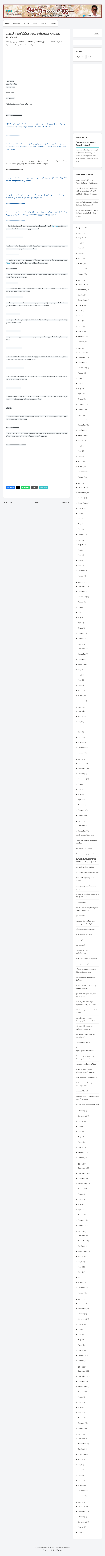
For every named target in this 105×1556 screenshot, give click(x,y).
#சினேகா (55, 226)
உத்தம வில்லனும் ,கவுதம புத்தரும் (86, 1077)
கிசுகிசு (35, 23)
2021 (79, 541)
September (82, 300)
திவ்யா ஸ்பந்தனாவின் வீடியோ (85, 929)
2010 (79, 1502)
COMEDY (38, 42)
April (80, 258)
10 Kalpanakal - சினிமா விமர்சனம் (87, 872)
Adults (26, 23)
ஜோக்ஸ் (33, 45)
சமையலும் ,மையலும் (82, 964)
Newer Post (8, 502)
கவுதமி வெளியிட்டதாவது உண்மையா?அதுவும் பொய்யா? (33, 35)
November (82, 290)
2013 (79, 1299)
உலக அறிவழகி (80, 945)
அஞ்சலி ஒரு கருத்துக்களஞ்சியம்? (86, 1064)
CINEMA (31, 42)
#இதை (8, 263)
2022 (79, 483)
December (81, 284)
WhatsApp (25, 487)
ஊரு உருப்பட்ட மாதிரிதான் (84, 848)
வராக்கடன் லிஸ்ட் (81, 902)
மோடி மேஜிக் (80, 940)
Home (7, 23)
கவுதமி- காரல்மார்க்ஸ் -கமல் (85, 835)
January (81, 274)
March (80, 264)
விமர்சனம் (16, 23)
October (81, 295)
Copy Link (43, 487)
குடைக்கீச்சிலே (80, 916)
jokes (45, 42)
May (79, 253)
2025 (79, 280)
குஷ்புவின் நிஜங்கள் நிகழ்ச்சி (85, 867)
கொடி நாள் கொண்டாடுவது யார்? (86, 958)
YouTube (91, 57)
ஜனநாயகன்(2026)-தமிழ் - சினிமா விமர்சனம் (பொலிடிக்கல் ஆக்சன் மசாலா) (87, 213)
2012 (79, 1367)
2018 (79, 707)
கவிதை (53, 23)
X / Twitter (80, 57)
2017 (79, 759)
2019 (79, 645)
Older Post (65, 502)
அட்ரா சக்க (51, 1548)
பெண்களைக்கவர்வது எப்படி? (85, 854)
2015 (79, 1164)
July (79, 243)
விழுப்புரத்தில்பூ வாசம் (83, 1042)
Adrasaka (67, 1548)
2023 (79, 416)
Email (34, 487)
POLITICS (52, 42)
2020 (79, 582)
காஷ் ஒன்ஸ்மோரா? (82, 1091)
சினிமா (27, 45)
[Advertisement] (36, 63)
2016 (79, 822)
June (79, 248)
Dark (96, 33)
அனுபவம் (8, 45)
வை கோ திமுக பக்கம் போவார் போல (87, 1104)
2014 (79, 1232)
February (81, 269)
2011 (79, 1435)
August (80, 238)
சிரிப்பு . (21, 45)
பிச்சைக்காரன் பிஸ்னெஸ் (84, 934)
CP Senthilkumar (56, 1550)
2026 (79, 234)
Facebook (10, 487)
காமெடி (15, 45)
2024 (79, 348)
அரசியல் (44, 23)
